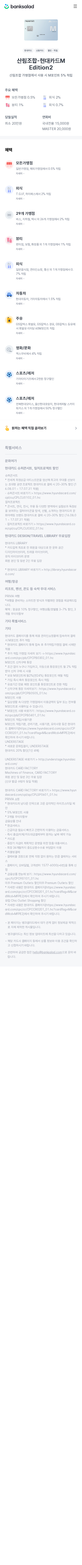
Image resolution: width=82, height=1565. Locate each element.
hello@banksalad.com (47, 952)
